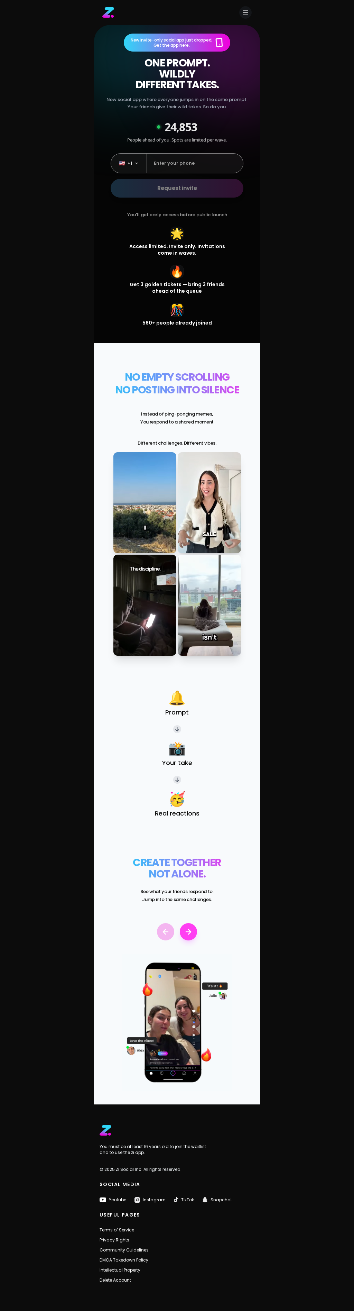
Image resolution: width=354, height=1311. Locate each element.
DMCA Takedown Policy (124, 1260)
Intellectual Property (120, 1270)
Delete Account (115, 1280)
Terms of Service (117, 1230)
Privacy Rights (114, 1240)
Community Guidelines (124, 1250)
